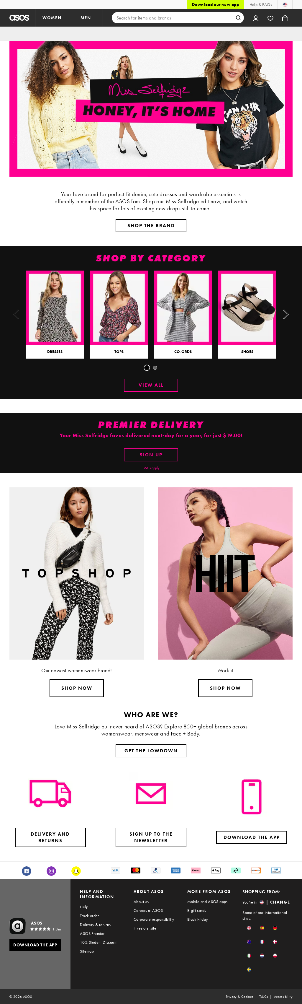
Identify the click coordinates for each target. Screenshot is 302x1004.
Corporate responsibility (154, 919)
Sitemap (87, 951)
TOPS (119, 352)
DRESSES (55, 352)
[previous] (16, 314)
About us (141, 901)
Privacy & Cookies (239, 996)
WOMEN (52, 17)
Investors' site (145, 928)
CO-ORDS (183, 352)
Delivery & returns (95, 924)
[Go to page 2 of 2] (155, 367)
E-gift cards (196, 910)
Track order (89, 915)
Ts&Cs (263, 996)
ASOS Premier (92, 933)
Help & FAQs (261, 4)
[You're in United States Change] (285, 4)
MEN (86, 17)
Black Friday (197, 919)
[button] (249, 928)
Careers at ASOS (148, 910)
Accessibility (283, 996)
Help (84, 906)
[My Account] (255, 18)
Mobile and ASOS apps (207, 901)
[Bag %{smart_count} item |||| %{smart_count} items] (285, 18)
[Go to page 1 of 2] (147, 367)
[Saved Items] (270, 18)
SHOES (247, 352)
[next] (286, 314)
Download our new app (215, 4)
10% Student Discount (98, 942)
